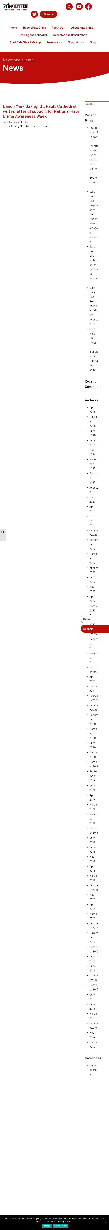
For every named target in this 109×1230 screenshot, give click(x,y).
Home (14, 27)
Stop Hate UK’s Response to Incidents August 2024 (93, 306)
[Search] (69, 7)
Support (88, 628)
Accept (47, 1226)
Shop (93, 42)
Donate (48, 14)
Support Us (75, 42)
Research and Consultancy (70, 35)
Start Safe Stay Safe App (25, 42)
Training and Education (33, 35)
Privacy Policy (60, 1226)
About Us (57, 27)
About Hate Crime (82, 27)
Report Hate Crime (34, 27)
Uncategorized (93, 1069)
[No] (105, 1222)
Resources (53, 42)
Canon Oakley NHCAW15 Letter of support (28, 126)
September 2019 (93, 775)
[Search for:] (48, 7)
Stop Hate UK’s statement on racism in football (93, 264)
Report (87, 619)
